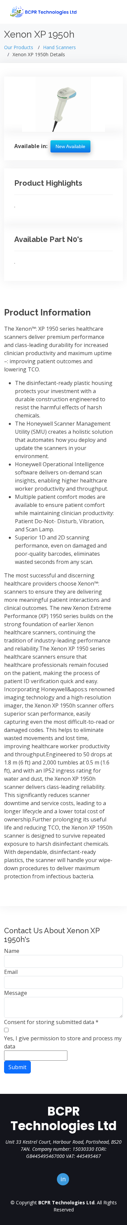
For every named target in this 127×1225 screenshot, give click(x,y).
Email (11, 972)
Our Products (18, 47)
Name (11, 951)
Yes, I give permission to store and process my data (63, 1042)
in (63, 1179)
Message (15, 993)
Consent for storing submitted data (51, 1022)
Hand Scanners (59, 47)
